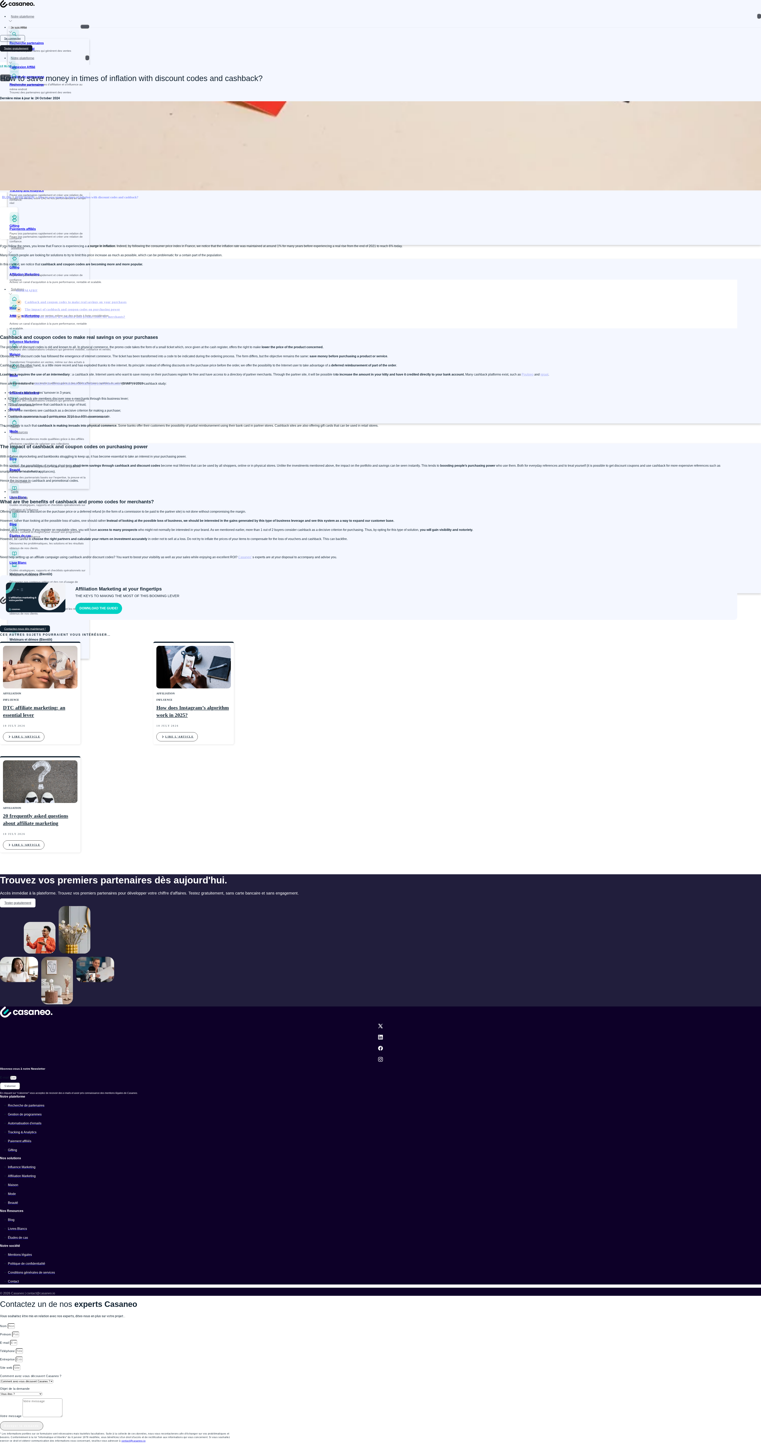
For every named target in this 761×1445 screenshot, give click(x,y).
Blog (13, 524)
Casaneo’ (245, 557)
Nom (4, 1326)
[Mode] (14, 370)
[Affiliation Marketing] (14, 310)
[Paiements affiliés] (14, 223)
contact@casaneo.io (133, 1440)
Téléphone (8, 1351)
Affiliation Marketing (24, 316)
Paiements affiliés (23, 229)
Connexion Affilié (22, 67)
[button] (9, 216)
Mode (14, 431)
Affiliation (24, 197)
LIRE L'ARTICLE (26, 736)
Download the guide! (98, 608)
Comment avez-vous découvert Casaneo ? (30, 1376)
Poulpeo (527, 374)
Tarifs (14, 491)
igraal (544, 374)
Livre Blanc (18, 562)
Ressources (19, 432)
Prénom (6, 1334)
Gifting (14, 267)
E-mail (5, 1077)
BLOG (6, 197)
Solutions (17, 247)
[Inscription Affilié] (12, 43)
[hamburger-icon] (759, 16)
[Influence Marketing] (14, 387)
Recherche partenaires (27, 43)
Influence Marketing (24, 341)
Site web (6, 1367)
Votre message (11, 1416)
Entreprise (8, 1359)
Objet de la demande (15, 1388)
